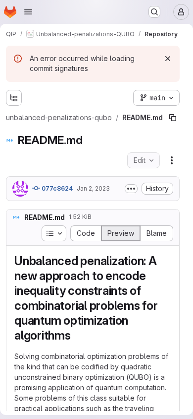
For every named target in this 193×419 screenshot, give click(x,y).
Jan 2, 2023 (93, 168)
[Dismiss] (168, 59)
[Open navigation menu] (28, 12)
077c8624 (56, 168)
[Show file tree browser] (14, 98)
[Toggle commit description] (131, 168)
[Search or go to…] (154, 12)
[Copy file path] (150, 98)
